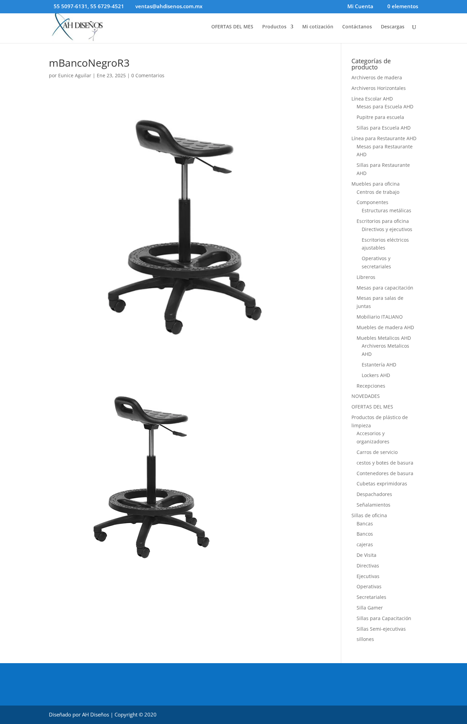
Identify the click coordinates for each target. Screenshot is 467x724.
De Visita (366, 555)
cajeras (365, 544)
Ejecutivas (368, 576)
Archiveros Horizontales (378, 88)
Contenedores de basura (385, 473)
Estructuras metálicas (386, 210)
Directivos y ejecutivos (387, 229)
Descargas (392, 27)
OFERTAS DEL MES (232, 27)
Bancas (365, 523)
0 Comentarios (147, 75)
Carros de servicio (377, 452)
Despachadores (374, 494)
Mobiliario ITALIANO (380, 316)
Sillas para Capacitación (384, 618)
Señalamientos (373, 504)
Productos (274, 27)
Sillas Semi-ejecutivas (381, 629)
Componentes (372, 202)
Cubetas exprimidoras (382, 483)
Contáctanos (357, 27)
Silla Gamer (370, 607)
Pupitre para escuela (380, 117)
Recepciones (371, 386)
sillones (365, 639)
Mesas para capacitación (385, 287)
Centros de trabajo (378, 192)
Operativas (369, 586)
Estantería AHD (379, 364)
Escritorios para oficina (383, 221)
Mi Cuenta (360, 7)
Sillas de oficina (369, 515)
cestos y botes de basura (385, 462)
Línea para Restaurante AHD (383, 138)
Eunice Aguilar (74, 75)
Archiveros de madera (376, 77)
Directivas (368, 565)
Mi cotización (317, 27)
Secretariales (371, 597)
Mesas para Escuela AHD (385, 106)
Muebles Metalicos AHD (384, 338)
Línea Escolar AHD (372, 98)
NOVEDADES (365, 396)
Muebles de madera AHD (385, 327)
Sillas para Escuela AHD (384, 127)
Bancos (365, 534)
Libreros (366, 277)
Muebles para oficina (375, 183)
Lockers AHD (376, 375)
